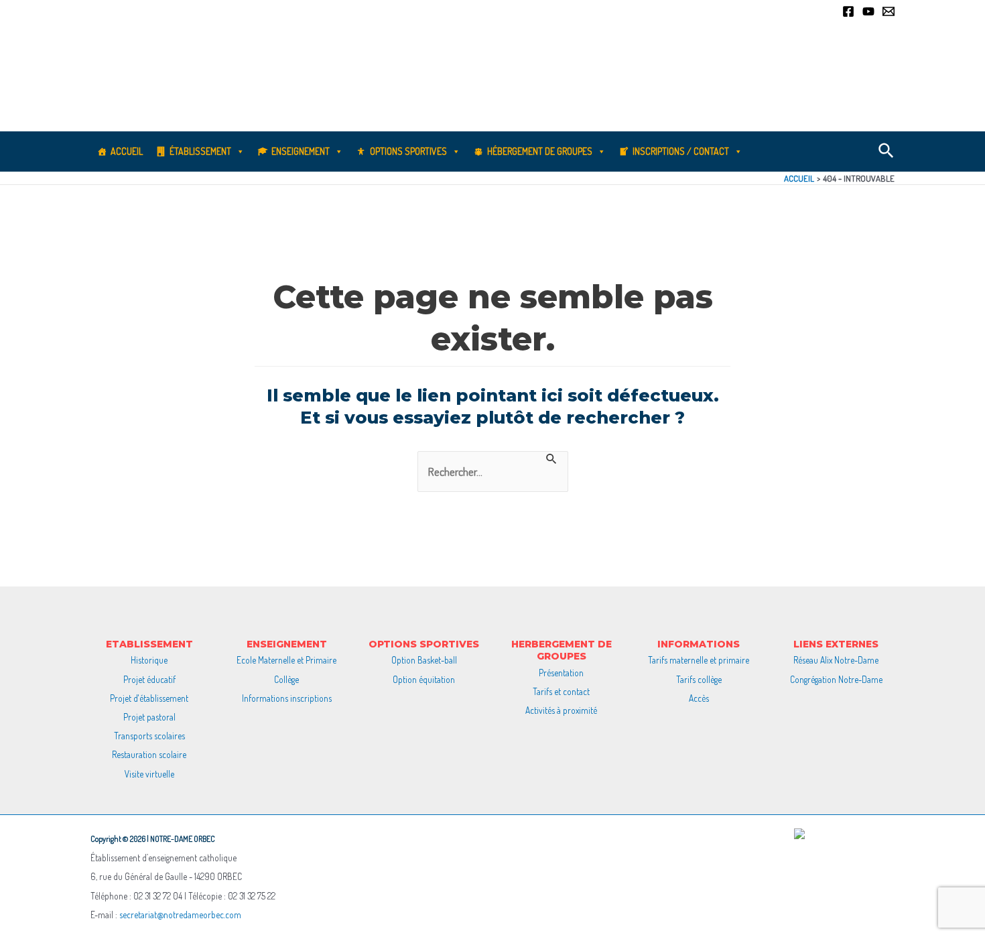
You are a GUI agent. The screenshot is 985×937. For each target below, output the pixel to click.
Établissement (200, 151)
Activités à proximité (561, 710)
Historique (149, 660)
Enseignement (300, 151)
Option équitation (424, 679)
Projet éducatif (149, 679)
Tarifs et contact (561, 691)
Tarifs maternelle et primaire (698, 660)
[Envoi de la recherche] (551, 458)
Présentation (561, 672)
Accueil (127, 151)
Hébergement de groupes (539, 151)
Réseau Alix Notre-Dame (835, 660)
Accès (699, 698)
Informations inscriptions (287, 698)
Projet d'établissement (149, 698)
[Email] (888, 11)
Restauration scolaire (149, 754)
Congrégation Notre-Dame (836, 679)
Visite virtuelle (149, 773)
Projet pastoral (149, 717)
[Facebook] (848, 11)
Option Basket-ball (424, 660)
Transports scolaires (149, 735)
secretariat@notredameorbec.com (180, 914)
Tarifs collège (699, 679)
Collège (286, 679)
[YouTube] (868, 11)
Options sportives (408, 151)
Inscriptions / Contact (681, 151)
